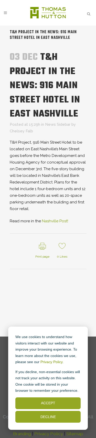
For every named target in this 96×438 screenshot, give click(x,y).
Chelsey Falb (21, 131)
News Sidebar (57, 124)
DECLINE (48, 417)
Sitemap (74, 433)
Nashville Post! (55, 221)
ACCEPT (48, 403)
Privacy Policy (51, 362)
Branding (22, 433)
